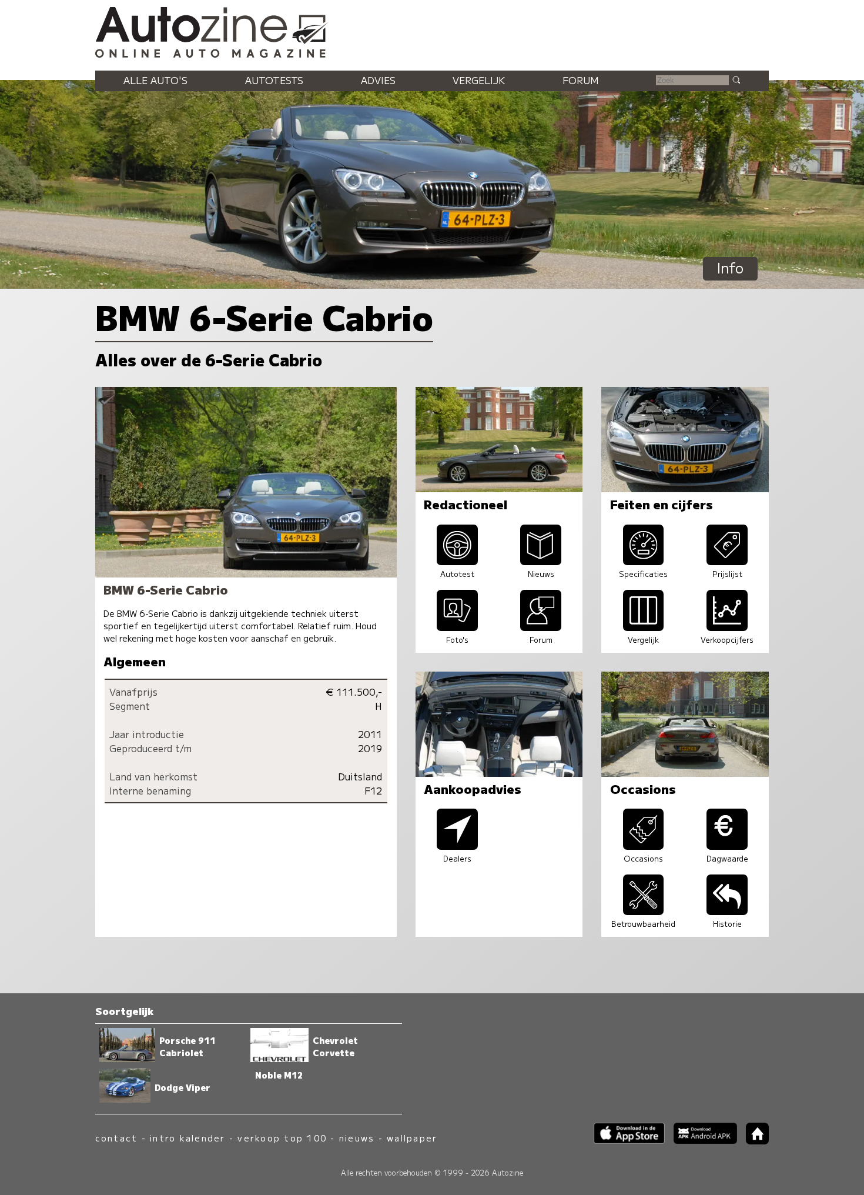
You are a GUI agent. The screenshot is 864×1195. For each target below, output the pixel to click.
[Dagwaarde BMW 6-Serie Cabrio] (727, 846)
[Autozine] (432, 30)
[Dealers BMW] (457, 846)
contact (116, 1137)
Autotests (274, 80)
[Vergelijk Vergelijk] (644, 627)
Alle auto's (155, 80)
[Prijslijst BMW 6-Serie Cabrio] (727, 561)
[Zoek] (736, 79)
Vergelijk (479, 80)
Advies (378, 80)
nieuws (356, 1137)
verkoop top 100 (282, 1137)
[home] (753, 1140)
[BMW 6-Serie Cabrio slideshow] (457, 627)
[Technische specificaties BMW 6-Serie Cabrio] (644, 561)
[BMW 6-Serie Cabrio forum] (541, 627)
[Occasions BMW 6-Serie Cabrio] (644, 846)
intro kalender (187, 1137)
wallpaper (412, 1137)
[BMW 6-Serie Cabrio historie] (727, 911)
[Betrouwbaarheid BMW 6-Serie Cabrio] (644, 911)
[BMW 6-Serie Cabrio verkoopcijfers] (727, 627)
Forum (580, 80)
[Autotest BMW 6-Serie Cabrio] (457, 561)
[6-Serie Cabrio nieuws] (541, 561)
